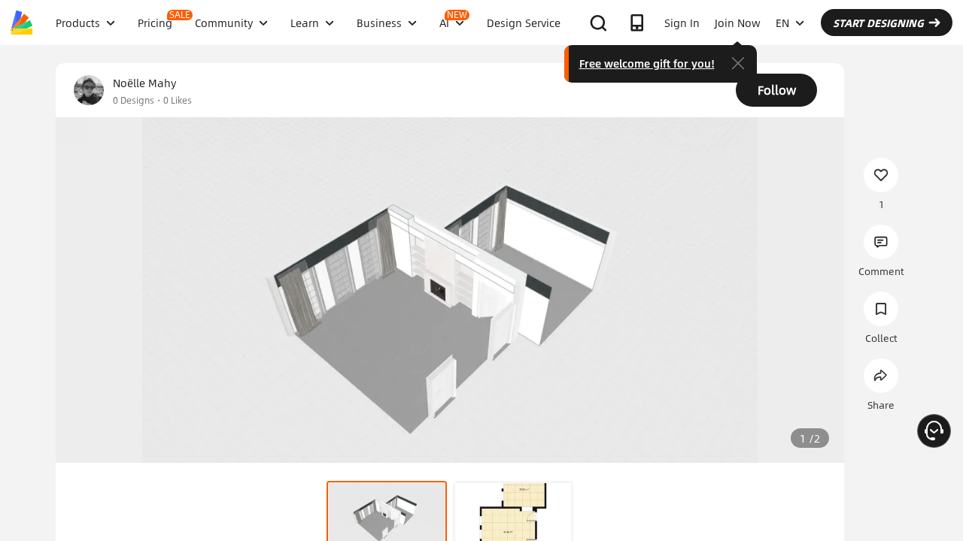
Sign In (682, 22)
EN (782, 22)
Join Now (738, 22)
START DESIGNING (878, 22)
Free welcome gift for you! (647, 63)
